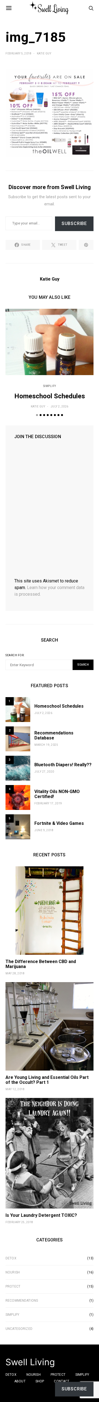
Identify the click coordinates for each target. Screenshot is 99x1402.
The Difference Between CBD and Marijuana (41, 964)
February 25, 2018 (19, 1222)
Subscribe (74, 223)
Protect (13, 1286)
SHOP (39, 1381)
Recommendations (22, 1300)
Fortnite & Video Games (59, 823)
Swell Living (30, 1362)
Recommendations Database (53, 735)
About (20, 1381)
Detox (11, 1258)
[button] (37, 415)
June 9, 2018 (43, 830)
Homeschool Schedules (49, 396)
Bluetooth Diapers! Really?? (63, 764)
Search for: (15, 655)
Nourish (13, 1272)
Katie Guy (44, 53)
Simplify (49, 386)
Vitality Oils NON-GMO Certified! (57, 794)
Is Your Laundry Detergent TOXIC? (41, 1215)
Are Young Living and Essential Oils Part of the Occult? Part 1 (47, 1080)
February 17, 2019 (48, 803)
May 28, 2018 (15, 973)
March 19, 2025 (46, 744)
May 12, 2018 (15, 1089)
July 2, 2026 (59, 406)
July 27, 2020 (44, 771)
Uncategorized (19, 1329)
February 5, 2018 (18, 53)
